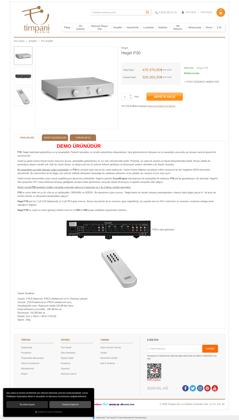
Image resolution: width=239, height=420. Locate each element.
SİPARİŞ (65, 340)
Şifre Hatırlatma (68, 353)
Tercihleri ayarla (27, 404)
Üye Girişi (191, 12)
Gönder (210, 349)
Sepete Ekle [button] (164, 96)
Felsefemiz (26, 353)
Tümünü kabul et (70, 404)
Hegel (124, 47)
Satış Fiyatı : (129, 70)
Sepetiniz (65, 368)
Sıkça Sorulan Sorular (110, 347)
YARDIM (104, 340)
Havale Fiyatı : (130, 77)
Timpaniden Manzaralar (32, 358)
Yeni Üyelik (206, 12)
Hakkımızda (26, 347)
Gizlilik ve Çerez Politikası (50, 412)
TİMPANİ (25, 340)
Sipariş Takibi (67, 358)
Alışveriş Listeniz (69, 374)
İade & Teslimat (107, 363)
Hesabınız (65, 363)
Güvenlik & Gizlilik (108, 358)
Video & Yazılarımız (30, 363)
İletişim (24, 374)
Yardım (103, 353)
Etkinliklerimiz (27, 368)
